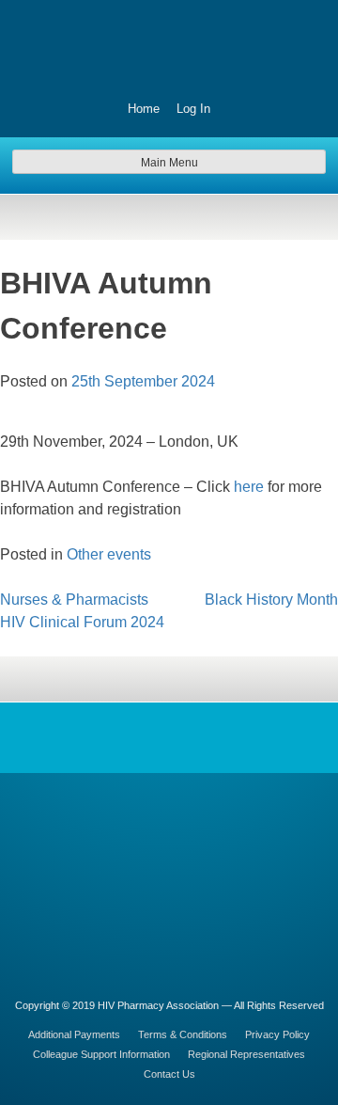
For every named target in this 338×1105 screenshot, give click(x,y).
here (249, 487)
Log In (193, 109)
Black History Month (271, 600)
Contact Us (169, 1074)
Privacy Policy (277, 1034)
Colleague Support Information (101, 1054)
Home (144, 109)
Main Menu (169, 162)
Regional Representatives (246, 1054)
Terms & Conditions (182, 1034)
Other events (109, 554)
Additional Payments (74, 1034)
